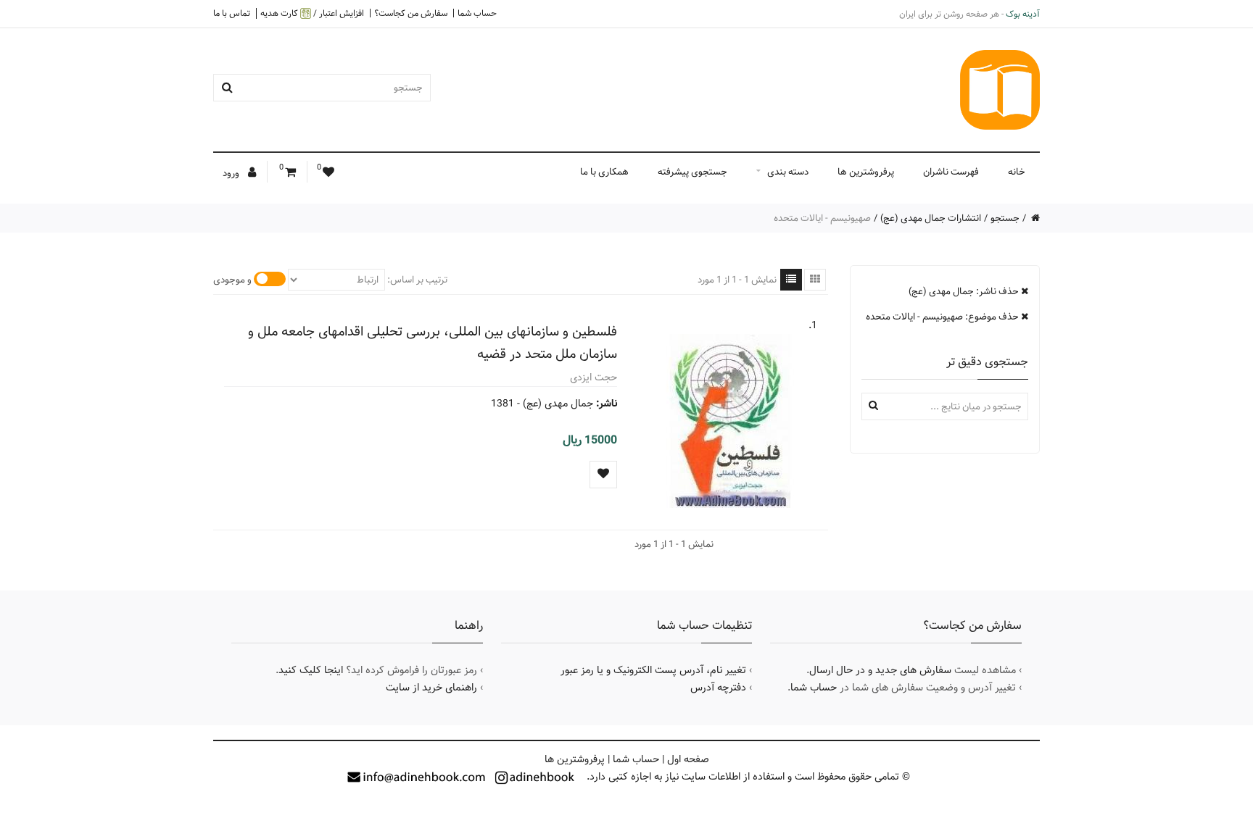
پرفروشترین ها (866, 172)
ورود (232, 173)
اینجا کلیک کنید (310, 670)
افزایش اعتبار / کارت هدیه (312, 13)
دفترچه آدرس (718, 687)
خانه (1016, 172)
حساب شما (477, 13)
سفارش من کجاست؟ (410, 13)
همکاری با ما (604, 172)
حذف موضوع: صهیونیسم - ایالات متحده (943, 317)
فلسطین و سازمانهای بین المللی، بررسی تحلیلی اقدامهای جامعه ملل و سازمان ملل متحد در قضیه (432, 342)
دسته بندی (788, 172)
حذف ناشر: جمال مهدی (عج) (965, 291)
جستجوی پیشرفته (692, 172)
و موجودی (232, 280)
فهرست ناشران (951, 172)
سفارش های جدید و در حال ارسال (880, 670)
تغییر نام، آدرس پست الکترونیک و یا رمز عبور (653, 670)
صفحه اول (688, 759)
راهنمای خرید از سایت (431, 687)
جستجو (1005, 218)
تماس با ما (231, 13)
